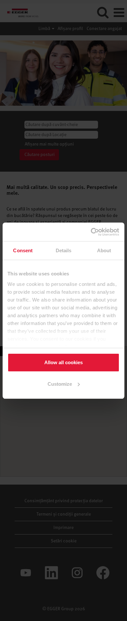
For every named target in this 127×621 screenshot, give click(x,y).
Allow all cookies (63, 362)
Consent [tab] (23, 250)
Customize (60, 384)
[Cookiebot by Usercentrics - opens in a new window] (91, 232)
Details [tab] (64, 250)
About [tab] (104, 250)
